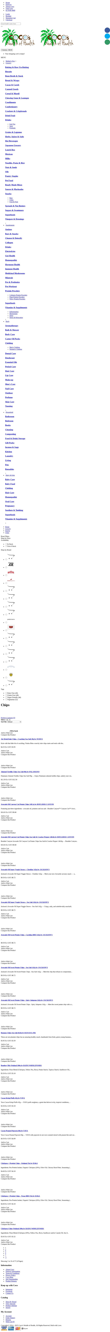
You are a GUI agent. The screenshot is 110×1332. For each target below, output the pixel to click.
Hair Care (9, 371)
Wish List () (10, 1322)
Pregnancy (10, 506)
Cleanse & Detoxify (13, 238)
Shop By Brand (11, 1302)
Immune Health (12, 269)
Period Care (10, 366)
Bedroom (9, 421)
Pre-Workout (11, 286)
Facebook (9, 1291)
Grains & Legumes (13, 132)
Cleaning (9, 430)
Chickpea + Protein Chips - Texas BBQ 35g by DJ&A (20, 1196)
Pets (7, 465)
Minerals (9, 278)
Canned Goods (11, 89)
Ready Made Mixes (13, 185)
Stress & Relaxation (16, 317)
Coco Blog (9, 1277)
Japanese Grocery (13, 145)
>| (5, 1257)
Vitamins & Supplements (16, 307)
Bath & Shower (12, 330)
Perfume (9, 397)
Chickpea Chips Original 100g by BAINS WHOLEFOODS (22, 1229)
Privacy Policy (11, 1275)
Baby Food (10, 484)
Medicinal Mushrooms (15, 273)
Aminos (8, 229)
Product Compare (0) (8, 718)
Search (8, 1307)
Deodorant (10, 358)
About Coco (10, 1269)
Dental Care (10, 353)
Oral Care (9, 501)
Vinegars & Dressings (14, 219)
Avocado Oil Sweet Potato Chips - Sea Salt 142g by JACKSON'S (24, 967)
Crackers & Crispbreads (16, 111)
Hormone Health (12, 264)
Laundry (9, 456)
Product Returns (11, 1281)
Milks (7, 158)
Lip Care (9, 375)
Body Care (10, 334)
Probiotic (12, 128)
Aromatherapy (11, 326)
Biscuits (8, 71)
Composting (10, 434)
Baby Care (10, 479)
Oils (7, 172)
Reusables (9, 469)
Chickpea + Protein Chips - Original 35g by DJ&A (19, 1163)
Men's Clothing (14, 347)
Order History (10, 1318)
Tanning (9, 406)
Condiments (10, 102)
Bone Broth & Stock (14, 76)
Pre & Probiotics (12, 282)
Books (8, 425)
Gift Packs (9, 443)
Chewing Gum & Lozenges (17, 98)
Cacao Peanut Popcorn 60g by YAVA (14, 1131)
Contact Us (9, 1293)
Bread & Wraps (12, 80)
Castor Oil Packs (12, 339)
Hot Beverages (11, 141)
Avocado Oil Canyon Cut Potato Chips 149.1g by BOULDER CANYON (27, 804)
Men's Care (10, 384)
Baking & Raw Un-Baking (17, 67)
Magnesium (13, 314)
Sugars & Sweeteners (14, 210)
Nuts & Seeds (11, 167)
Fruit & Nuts (13, 202)
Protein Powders (12, 291)
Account (8, 1316)
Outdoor (9, 393)
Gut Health (10, 256)
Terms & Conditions (12, 1273)
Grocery (8, 529)
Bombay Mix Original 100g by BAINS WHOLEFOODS (21, 1065)
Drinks (8, 120)
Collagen (9, 242)
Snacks (8, 194)
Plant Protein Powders (16, 297)
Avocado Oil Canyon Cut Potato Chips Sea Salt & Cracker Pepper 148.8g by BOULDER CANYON (37, 837)
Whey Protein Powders (17, 299)
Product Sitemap (11, 1306)
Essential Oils (11, 362)
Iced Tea (12, 124)
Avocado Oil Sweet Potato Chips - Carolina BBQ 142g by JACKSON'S (27, 935)
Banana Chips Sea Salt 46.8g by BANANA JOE (18, 1033)
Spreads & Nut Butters (15, 206)
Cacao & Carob (12, 85)
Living (8, 460)
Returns (8, 1320)
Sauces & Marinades (14, 189)
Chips (11, 200)
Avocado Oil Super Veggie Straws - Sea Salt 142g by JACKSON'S (25, 902)
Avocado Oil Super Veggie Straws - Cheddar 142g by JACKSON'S (25, 869)
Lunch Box (10, 150)
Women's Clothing (15, 349)
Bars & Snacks (11, 234)
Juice (11, 126)
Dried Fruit (10, 115)
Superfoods (10, 215)
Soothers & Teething (14, 510)
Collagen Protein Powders (18, 295)
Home (7, 527)
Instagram (9, 1289)
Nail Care (9, 389)
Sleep (11, 316)
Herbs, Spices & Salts (14, 136)
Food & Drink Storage (15, 438)
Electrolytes (10, 251)
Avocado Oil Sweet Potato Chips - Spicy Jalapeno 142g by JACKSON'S (27, 1000)
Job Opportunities (12, 1279)
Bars (11, 198)
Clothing (9, 343)
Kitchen (8, 452)
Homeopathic (11, 260)
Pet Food (9, 180)
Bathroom (9, 416)
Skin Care (9, 402)
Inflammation (13, 312)
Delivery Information (13, 1271)
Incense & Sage (12, 447)
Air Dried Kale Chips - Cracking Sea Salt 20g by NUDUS (22, 739)
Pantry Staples (11, 176)
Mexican (9, 154)
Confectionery (11, 107)
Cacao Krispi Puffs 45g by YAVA (13, 1098)
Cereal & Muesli (12, 93)
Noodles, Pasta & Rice (15, 163)
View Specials (10, 1304)
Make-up (9, 380)
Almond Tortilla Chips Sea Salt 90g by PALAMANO (20, 772)
